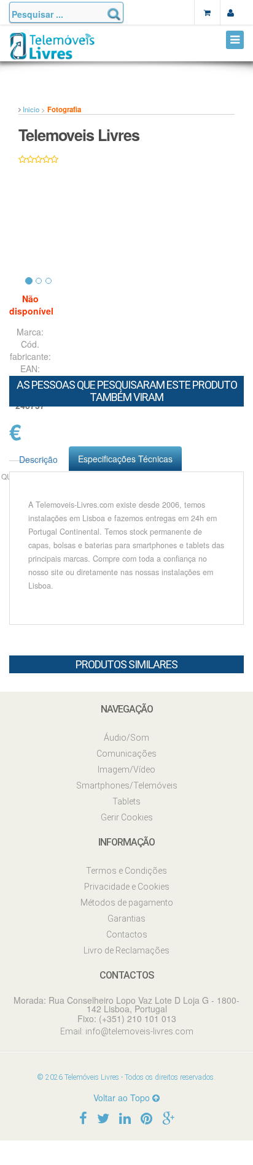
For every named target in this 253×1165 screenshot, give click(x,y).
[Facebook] (83, 1117)
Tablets (126, 801)
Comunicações (126, 753)
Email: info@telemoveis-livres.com (126, 1031)
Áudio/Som (126, 738)
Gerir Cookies (127, 817)
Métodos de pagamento (126, 902)
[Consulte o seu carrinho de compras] (207, 12)
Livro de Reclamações (126, 950)
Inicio (31, 109)
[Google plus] (168, 1117)
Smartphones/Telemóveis (126, 785)
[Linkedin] (125, 1117)
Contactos (126, 934)
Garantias (126, 918)
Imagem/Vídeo (126, 769)
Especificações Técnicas (125, 459)
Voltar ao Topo (122, 1097)
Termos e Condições (126, 871)
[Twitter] (103, 1117)
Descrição (38, 459)
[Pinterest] (146, 1117)
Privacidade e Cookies (126, 887)
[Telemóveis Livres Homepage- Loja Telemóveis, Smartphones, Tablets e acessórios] (52, 51)
